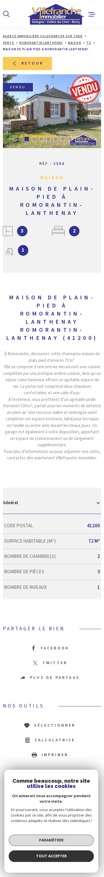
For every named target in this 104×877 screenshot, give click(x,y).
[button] (27, 139)
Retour (32, 63)
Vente (8, 42)
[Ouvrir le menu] (91, 14)
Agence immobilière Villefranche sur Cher (43, 36)
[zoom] (52, 111)
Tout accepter (51, 855)
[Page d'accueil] (49, 14)
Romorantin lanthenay (41, 42)
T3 (88, 42)
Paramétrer (51, 840)
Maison (74, 42)
